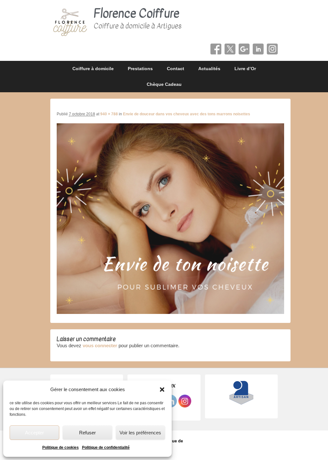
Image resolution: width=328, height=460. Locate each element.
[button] (162, 389)
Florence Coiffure (136, 13)
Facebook (215, 49)
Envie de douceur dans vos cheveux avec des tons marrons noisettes (186, 114)
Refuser (87, 432)
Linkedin (258, 49)
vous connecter (100, 345)
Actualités (209, 68)
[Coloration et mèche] (170, 312)
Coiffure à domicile (93, 68)
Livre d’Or (245, 68)
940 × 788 (109, 114)
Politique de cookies (60, 447)
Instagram (272, 49)
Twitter (230, 49)
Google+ (244, 49)
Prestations (140, 68)
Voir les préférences (140, 432)
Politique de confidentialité (106, 447)
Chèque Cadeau (164, 84)
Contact (175, 68)
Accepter (34, 432)
